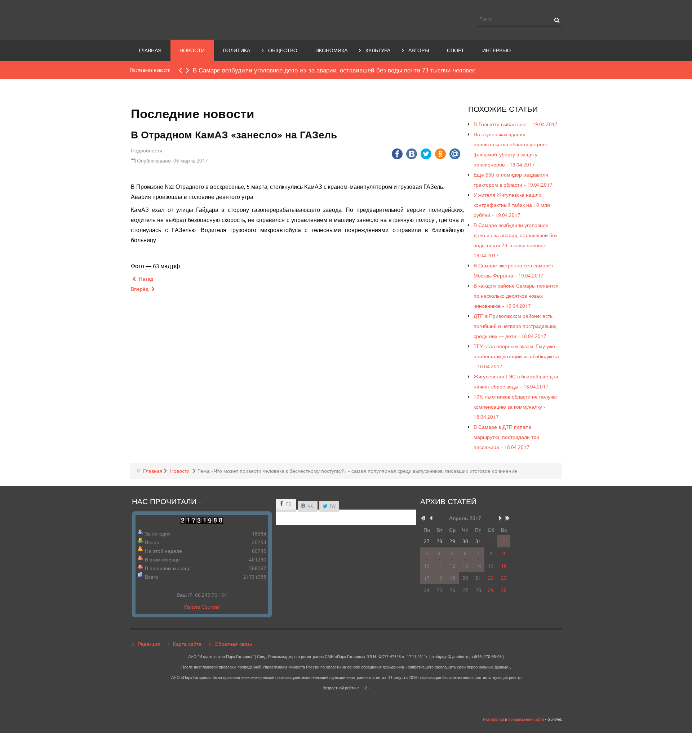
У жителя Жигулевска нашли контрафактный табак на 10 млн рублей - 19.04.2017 (512, 205)
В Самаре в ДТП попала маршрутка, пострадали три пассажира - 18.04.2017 (506, 437)
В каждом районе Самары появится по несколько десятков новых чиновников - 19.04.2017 (516, 296)
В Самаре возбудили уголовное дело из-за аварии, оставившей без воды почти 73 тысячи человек (334, 70)
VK (310, 506)
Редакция (149, 644)
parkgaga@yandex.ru (449, 656)
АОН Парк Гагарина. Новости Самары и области (196, 19)
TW (332, 506)
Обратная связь (233, 644)
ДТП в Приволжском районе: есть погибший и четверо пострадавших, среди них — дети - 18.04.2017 (516, 326)
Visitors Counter (201, 606)
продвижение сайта (526, 719)
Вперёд (140, 289)
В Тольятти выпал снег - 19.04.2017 (516, 124)
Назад (145, 279)
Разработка (493, 719)
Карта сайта (187, 644)
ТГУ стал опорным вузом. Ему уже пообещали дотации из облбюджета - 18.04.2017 (516, 356)
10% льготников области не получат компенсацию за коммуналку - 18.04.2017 (516, 407)
